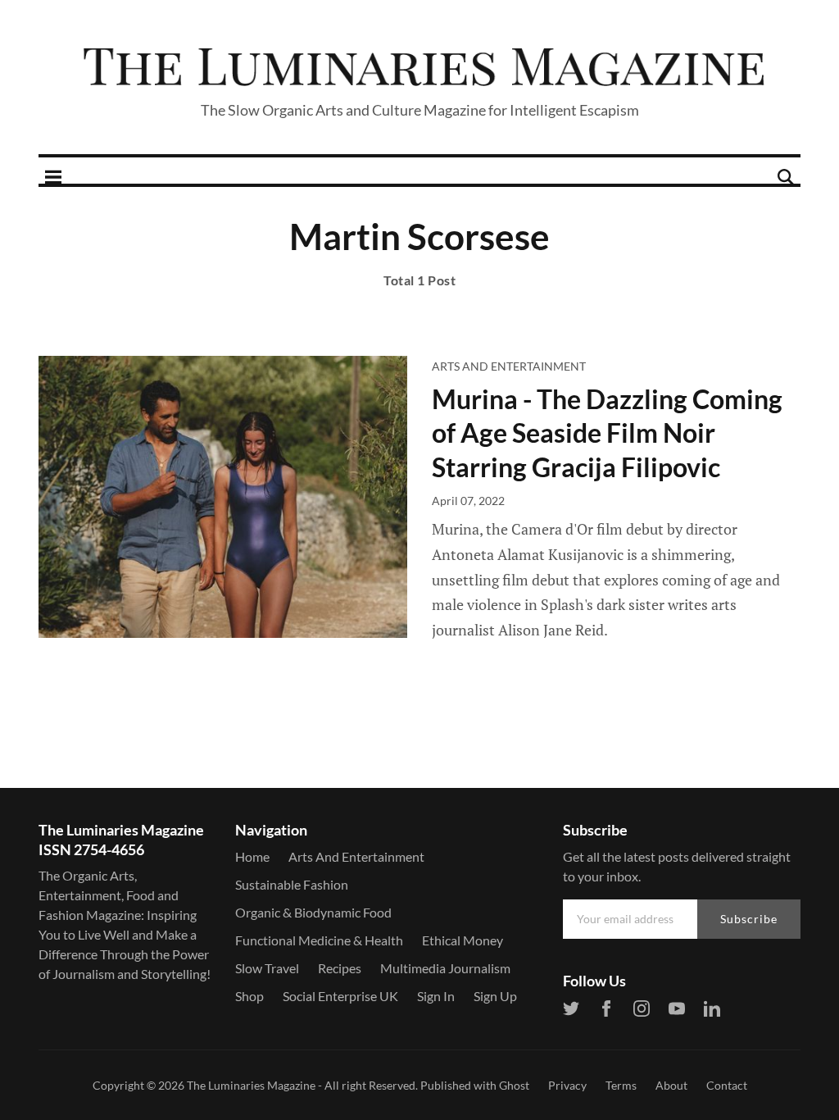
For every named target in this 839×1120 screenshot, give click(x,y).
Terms (621, 1085)
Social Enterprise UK (340, 996)
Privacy (567, 1085)
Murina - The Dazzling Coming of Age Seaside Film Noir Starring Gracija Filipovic (607, 433)
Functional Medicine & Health (319, 940)
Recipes (339, 968)
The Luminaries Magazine (251, 1085)
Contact (726, 1085)
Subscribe (749, 919)
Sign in (436, 996)
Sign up (495, 996)
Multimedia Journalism (445, 968)
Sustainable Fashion (291, 884)
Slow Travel (267, 968)
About (671, 1085)
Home (252, 856)
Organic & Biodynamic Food (313, 912)
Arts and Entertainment (509, 366)
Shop (249, 996)
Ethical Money (462, 940)
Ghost (514, 1085)
